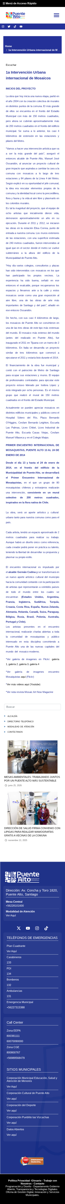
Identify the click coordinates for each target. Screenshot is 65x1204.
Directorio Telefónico (21, 721)
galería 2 (13, 664)
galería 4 (34, 664)
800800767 (13, 1052)
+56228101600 (15, 905)
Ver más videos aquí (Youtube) (23, 684)
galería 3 (23, 664)
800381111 (13, 1036)
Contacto (39, 1183)
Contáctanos (15, 731)
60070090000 (15, 1041)
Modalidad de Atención (21, 726)
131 (9, 996)
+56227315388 (16, 1007)
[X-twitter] (19, 928)
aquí (23, 676)
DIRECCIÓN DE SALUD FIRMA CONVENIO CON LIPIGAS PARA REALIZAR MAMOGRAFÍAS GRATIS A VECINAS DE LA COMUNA (32, 832)
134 (9, 973)
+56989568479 (16, 1058)
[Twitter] (9, 26)
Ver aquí (11, 1098)
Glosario (36, 1180)
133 (9, 962)
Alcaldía (12, 716)
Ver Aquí (11, 915)
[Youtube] (21, 26)
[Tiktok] (15, 26)
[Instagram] (3, 26)
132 (9, 985)
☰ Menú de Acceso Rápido (19, 3)
